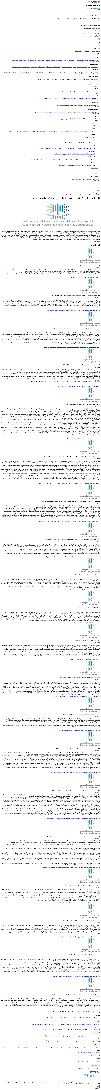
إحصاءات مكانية (40, 79)
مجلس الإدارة (91, 60)
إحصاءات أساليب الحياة (48, 72)
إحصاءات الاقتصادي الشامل (79, 67)
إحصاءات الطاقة (47, 79)
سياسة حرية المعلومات (95, 1017)
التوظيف (71, 118)
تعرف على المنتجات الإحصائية (68, 98)
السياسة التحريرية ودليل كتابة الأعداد (65, 105)
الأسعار (76, 51)
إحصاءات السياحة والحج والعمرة (90, 79)
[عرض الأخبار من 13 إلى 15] (94, 1012)
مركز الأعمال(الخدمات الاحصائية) (69, 91)
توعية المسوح (94, 98)
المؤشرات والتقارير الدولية (92, 84)
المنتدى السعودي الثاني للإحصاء (19, 60)
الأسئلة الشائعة (76, 118)
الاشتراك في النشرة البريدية (47, 1017)
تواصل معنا (95, 118)
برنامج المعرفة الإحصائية (85, 98)
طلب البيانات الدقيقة (82, 91)
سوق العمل (80, 51)
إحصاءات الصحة (84, 72)
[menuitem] (94, 1071)
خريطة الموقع (57, 1017)
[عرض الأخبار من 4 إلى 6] (98, 1012)
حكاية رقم (77, 98)
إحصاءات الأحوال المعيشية (37, 72)
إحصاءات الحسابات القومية (91, 67)
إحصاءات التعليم (10, 72)
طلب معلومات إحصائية (92, 91)
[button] (94, 8)
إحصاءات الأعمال (49, 67)
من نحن (96, 60)
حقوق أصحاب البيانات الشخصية (50, 1029)
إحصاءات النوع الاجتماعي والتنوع (73, 72)
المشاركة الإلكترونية (84, 118)
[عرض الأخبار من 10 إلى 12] (95, 1012)
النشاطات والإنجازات (38, 112)
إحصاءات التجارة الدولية (16, 67)
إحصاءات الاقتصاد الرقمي (66, 67)
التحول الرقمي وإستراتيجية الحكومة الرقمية (68, 1041)
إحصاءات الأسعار (57, 67)
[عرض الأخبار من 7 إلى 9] (97, 1012)
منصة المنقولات (52, 112)
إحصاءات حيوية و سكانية (59, 72)
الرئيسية (93, 125)
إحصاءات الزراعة (56, 79)
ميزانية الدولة (47, 1041)
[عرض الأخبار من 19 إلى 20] (91, 1012)
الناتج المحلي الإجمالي (95, 51)
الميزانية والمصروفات (53, 60)
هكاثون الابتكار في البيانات (69, 112)
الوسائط (58, 112)
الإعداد (98, 1085)
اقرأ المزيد (85, 277)
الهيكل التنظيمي (84, 60)
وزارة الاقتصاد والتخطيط (94, 1041)
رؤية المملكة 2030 (54, 1041)
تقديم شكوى (81, 1029)
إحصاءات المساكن (19, 72)
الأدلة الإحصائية (94, 105)
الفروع (90, 118)
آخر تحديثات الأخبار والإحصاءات (79, 1017)
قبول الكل (98, 1087)
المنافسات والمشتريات (63, 60)
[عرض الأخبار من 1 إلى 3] (99, 1012)
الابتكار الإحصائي (37, 60)
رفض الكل (98, 1088)
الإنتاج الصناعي (87, 51)
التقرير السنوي (44, 60)
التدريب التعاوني (65, 118)
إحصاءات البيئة (63, 79)
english (95, 180)
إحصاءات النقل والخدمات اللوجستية (75, 79)
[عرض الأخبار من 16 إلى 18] (93, 1012)
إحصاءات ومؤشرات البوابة (66, 1017)
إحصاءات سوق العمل (93, 72)
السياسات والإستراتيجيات (74, 60)
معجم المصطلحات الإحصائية (79, 105)
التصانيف (88, 105)
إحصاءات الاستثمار (26, 67)
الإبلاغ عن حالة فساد (74, 1029)
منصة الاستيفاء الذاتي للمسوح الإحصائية (52, 98)
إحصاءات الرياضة (27, 72)
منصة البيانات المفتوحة (83, 1041)
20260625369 (97, 35)
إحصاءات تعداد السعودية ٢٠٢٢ (82, 73)
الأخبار (61, 112)
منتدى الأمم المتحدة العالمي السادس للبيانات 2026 (86, 112)
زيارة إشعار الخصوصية (67, 1083)
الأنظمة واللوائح (29, 60)
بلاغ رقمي (66, 1029)
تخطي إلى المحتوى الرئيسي (94, 1)
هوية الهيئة (45, 112)
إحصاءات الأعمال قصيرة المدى (38, 67)
